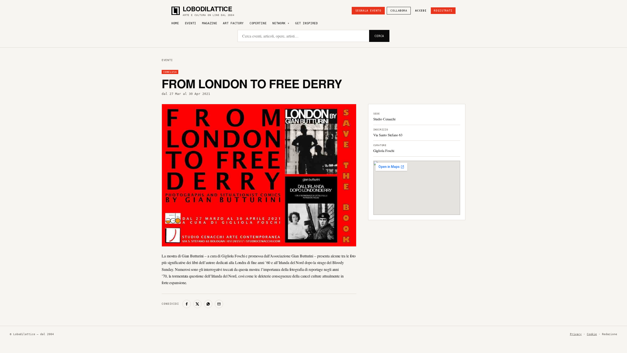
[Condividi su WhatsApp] (208, 304)
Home (175, 23)
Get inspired (306, 23)
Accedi (420, 10)
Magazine (209, 23)
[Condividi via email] (219, 304)
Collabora (398, 10)
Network (279, 23)
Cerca (379, 36)
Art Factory (233, 23)
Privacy (576, 334)
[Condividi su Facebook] (186, 304)
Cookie (592, 334)
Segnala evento (368, 10)
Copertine (258, 23)
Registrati (443, 10)
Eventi (190, 23)
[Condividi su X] (197, 304)
